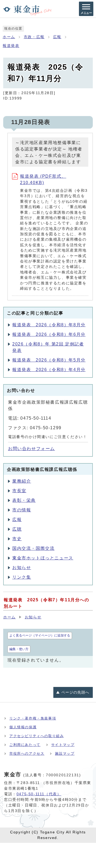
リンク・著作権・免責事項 (32, 718)
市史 (17, 538)
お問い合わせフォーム (31, 448)
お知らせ (21, 567)
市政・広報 (34, 37)
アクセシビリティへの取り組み (36, 736)
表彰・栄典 (24, 500)
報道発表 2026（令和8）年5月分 (49, 360)
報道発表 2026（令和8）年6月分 (49, 334)
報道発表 (11, 46)
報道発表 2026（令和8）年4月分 (49, 369)
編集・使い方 (19, 649)
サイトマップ (63, 745)
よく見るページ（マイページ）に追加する (39, 635)
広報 (57, 37)
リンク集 (21, 577)
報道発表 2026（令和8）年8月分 (49, 325)
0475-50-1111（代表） (39, 794)
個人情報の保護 (23, 727)
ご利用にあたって (25, 745)
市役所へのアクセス (26, 753)
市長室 (19, 490)
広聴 (17, 529)
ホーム (9, 37)
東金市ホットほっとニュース (42, 558)
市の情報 (21, 510)
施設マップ (64, 753)
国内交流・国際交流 (33, 548)
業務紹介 (21, 481)
